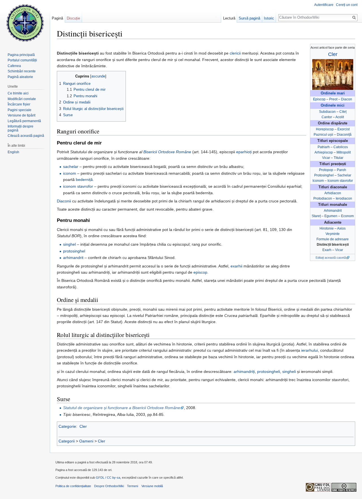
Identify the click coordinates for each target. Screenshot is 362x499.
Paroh (341, 170)
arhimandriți (244, 371)
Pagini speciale (19, 110)
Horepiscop (325, 129)
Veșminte (333, 234)
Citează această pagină (26, 136)
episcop (200, 272)
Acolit (339, 117)
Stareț (316, 216)
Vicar (326, 158)
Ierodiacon (344, 198)
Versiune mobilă (152, 486)
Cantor (327, 117)
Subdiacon (327, 112)
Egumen (330, 216)
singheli (289, 371)
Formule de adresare (332, 239)
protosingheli (268, 371)
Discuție (73, 18)
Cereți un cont (346, 5)
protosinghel (74, 251)
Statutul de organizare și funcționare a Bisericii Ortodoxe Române (121, 407)
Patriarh (324, 147)
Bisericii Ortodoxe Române (167, 152)
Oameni (86, 441)
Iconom (318, 181)
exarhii (236, 266)
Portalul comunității (22, 60)
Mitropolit (344, 152)
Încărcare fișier (19, 104)
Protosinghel (324, 175)
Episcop (319, 99)
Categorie (67, 426)
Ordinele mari (333, 93)
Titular (338, 158)
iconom (69, 173)
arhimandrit (73, 257)
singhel (69, 244)
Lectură (229, 18)
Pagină (57, 18)
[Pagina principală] (25, 22)
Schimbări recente (22, 71)
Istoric (269, 18)
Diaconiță (344, 135)
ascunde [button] (98, 76)
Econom (347, 216)
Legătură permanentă (24, 121)
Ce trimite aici (18, 93)
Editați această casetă (331, 257)
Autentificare (323, 5)
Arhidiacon (332, 193)
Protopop (326, 170)
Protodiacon (322, 198)
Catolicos (340, 147)
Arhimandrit (333, 211)
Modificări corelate (22, 99)
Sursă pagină (249, 18)
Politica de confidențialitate (73, 486)
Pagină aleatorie (20, 77)
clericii (235, 53)
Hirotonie (327, 228)
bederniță (84, 179)
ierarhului (309, 350)
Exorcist (343, 129)
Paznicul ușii (323, 135)
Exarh (326, 250)
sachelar (70, 166)
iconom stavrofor (78, 186)
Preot (333, 99)
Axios (341, 228)
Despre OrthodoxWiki (109, 486)
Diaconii (64, 201)
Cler (332, 54)
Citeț (342, 112)
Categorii (67, 441)
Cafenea (14, 66)
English (13, 152)
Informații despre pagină (20, 128)
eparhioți (244, 152)
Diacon (346, 99)
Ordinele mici (332, 105)
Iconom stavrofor (340, 181)
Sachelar (344, 175)
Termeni (132, 486)
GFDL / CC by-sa (108, 477)
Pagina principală (21, 55)
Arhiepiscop (323, 152)
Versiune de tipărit (21, 115)
